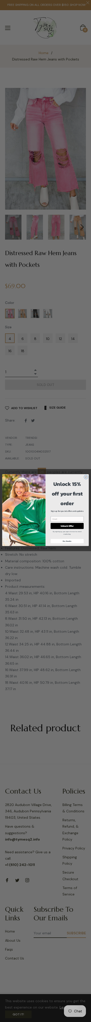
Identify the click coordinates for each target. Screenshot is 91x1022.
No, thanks (67, 541)
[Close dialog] (86, 477)
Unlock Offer (67, 526)
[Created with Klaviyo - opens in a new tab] (45, 547)
